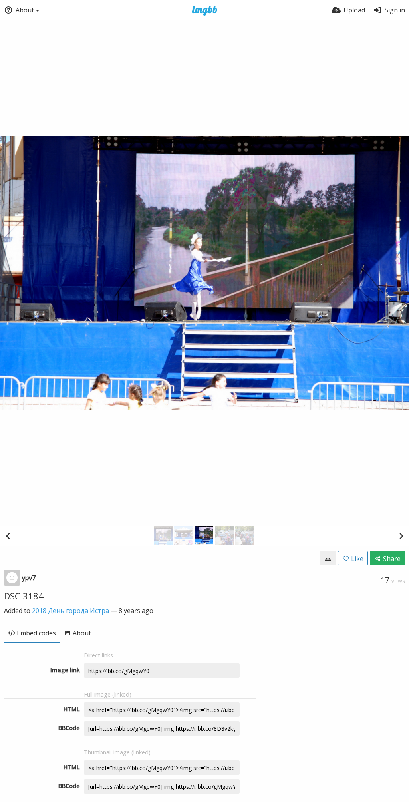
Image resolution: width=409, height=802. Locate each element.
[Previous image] (8, 536)
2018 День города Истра (70, 610)
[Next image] (401, 536)
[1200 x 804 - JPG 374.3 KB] (328, 558)
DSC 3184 (24, 596)
